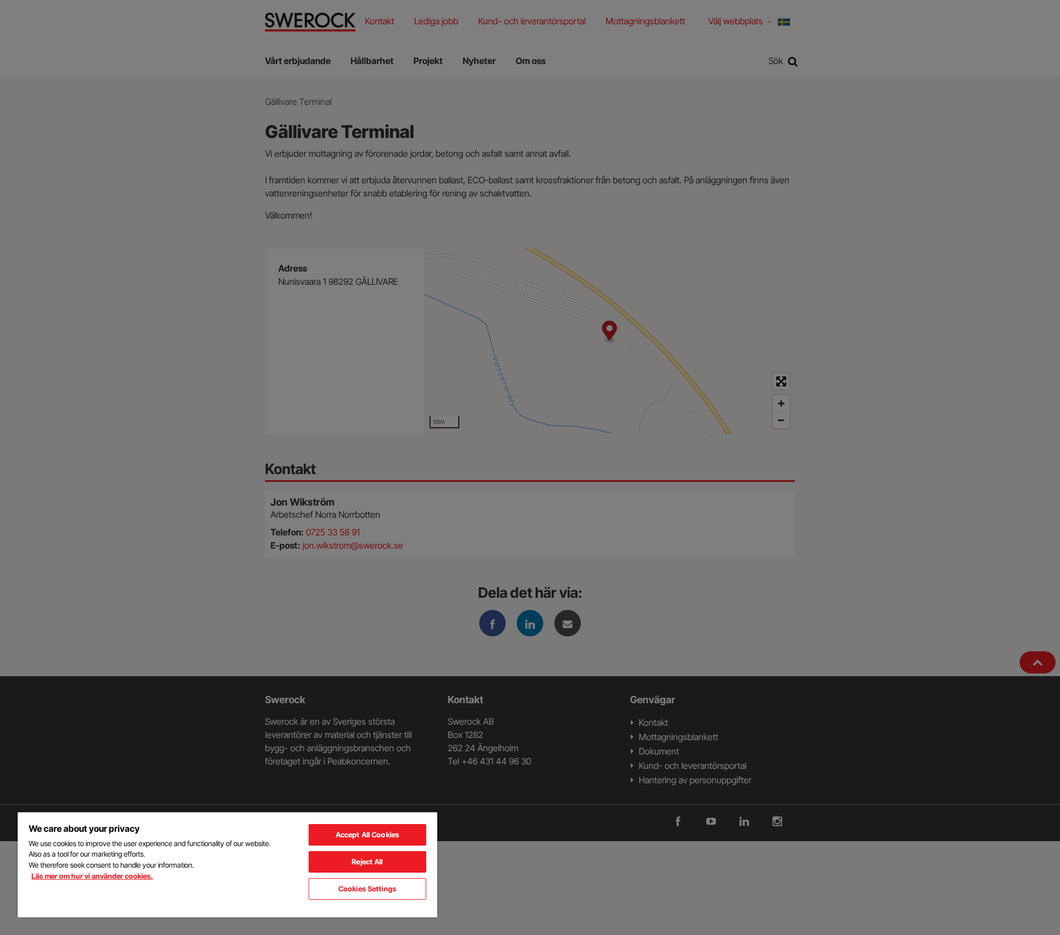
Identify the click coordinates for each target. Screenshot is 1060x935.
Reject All (367, 861)
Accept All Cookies (367, 834)
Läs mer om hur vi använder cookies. (92, 876)
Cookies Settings (367, 888)
